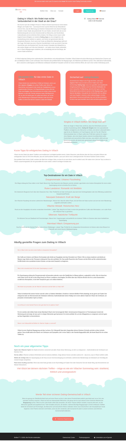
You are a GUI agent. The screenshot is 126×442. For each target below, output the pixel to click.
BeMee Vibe (44, 11)
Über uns (53, 11)
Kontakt (61, 11)
